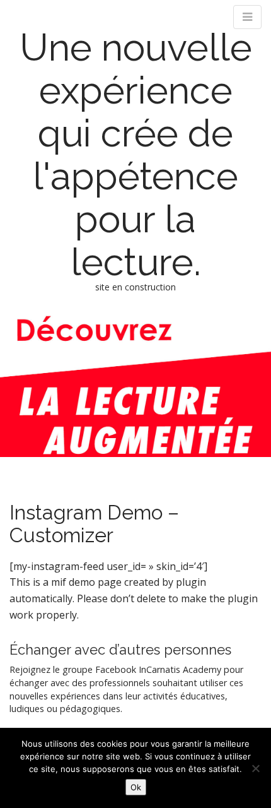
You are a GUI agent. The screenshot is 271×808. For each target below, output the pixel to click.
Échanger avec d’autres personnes (120, 649)
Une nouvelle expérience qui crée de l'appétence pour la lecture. (136, 154)
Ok (135, 787)
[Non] (255, 768)
